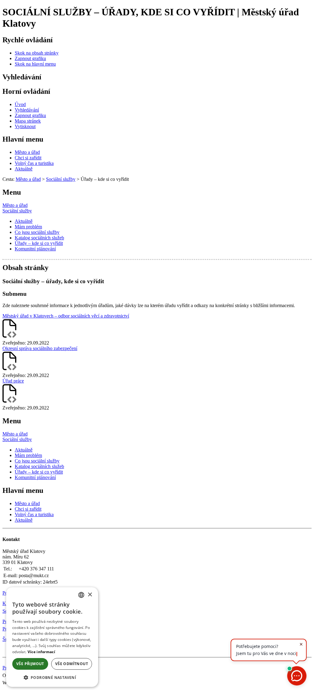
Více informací (41, 651)
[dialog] (52, 637)
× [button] (89, 594)
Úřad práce (13, 380)
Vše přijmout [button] (30, 663)
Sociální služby (17, 210)
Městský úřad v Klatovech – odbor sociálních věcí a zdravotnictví (65, 315)
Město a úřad (15, 205)
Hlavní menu (22, 139)
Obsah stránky (25, 268)
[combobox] (81, 595)
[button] (52, 677)
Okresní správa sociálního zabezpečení (39, 348)
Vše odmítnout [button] (71, 663)
